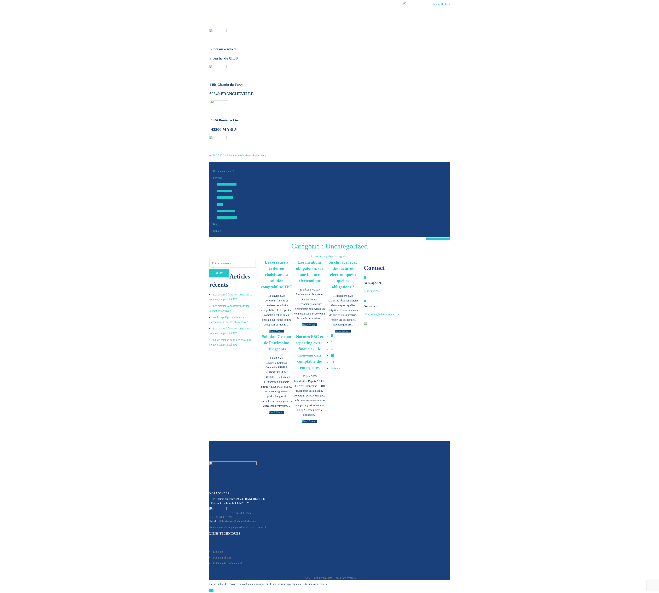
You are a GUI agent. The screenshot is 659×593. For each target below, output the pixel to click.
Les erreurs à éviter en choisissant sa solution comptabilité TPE (276, 274)
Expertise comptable (322, 256)
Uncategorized (340, 256)
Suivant (335, 368)
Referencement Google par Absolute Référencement (237, 527)
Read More (275, 331)
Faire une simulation (438, 239)
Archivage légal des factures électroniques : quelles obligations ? (343, 274)
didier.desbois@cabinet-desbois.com (246, 155)
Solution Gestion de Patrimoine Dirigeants (276, 342)
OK (211, 590)
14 (332, 361)
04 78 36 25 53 (217, 155)
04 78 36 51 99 (224, 517)
